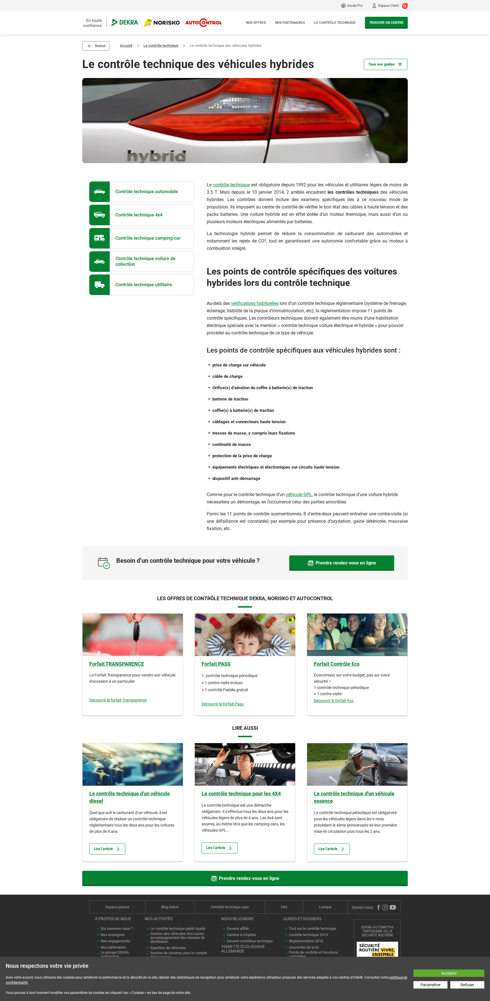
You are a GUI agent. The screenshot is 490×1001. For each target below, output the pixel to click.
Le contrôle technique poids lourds (177, 929)
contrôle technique (231, 184)
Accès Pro (355, 6)
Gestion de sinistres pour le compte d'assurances (178, 955)
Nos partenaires (290, 23)
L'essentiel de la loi (304, 947)
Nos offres (256, 23)
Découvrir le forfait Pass (223, 704)
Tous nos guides (381, 64)
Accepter (449, 973)
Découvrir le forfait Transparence (118, 700)
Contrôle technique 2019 (308, 935)
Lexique (325, 907)
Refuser (467, 985)
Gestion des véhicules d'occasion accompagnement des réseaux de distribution (177, 938)
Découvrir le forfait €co (334, 700)
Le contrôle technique (335, 23)
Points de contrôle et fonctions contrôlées (313, 954)
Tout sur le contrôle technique (312, 929)
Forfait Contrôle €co (337, 664)
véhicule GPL (299, 494)
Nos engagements (115, 941)
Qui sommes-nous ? (117, 929)
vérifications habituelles (254, 303)
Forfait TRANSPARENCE (116, 664)
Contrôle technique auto (230, 907)
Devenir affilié (238, 929)
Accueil (126, 45)
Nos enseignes (113, 935)
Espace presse (117, 907)
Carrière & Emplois (241, 935)
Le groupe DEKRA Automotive (115, 954)
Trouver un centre (386, 23)
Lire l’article (103, 849)
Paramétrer (431, 985)
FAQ (284, 907)
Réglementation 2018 (306, 941)
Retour (100, 46)
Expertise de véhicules (168, 948)
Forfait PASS (216, 664)
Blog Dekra (170, 907)
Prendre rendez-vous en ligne (346, 563)
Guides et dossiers (302, 918)
